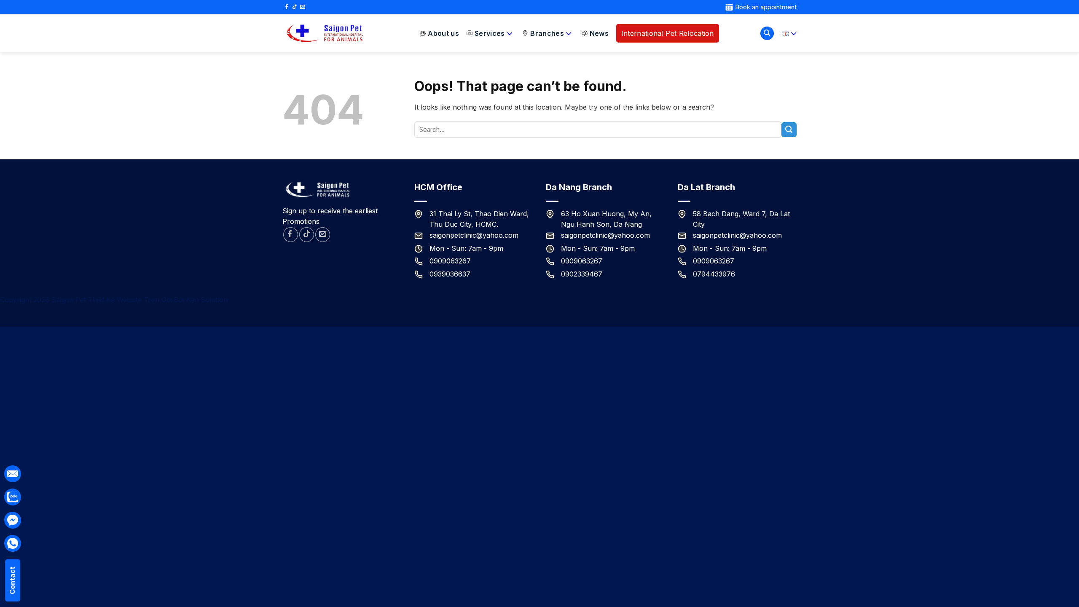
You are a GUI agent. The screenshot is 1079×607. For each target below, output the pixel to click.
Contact (12, 580)
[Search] (767, 33)
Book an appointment (766, 7)
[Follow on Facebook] (286, 7)
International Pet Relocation (667, 33)
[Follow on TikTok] (294, 7)
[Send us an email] (302, 7)
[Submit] (789, 129)
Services (490, 33)
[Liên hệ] (12, 497)
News (599, 33)
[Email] (12, 474)
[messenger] (12, 520)
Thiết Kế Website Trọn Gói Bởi (137, 299)
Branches (547, 33)
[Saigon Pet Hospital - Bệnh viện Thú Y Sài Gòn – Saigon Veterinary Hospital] (324, 33)
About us (443, 33)
